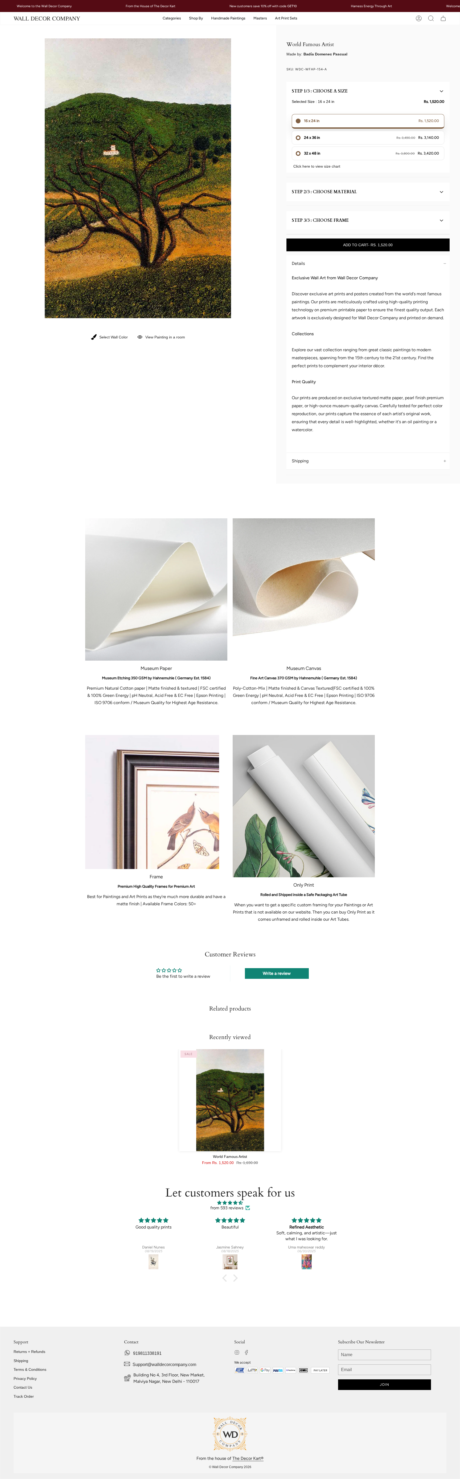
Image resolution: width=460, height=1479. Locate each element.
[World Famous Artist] (230, 1100)
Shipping (300, 460)
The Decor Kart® (248, 1458)
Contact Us (23, 1387)
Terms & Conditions (30, 1369)
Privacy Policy (25, 1378)
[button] (172, 18)
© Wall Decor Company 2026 (230, 1467)
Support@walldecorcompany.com (164, 1364)
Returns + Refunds (29, 1351)
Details (298, 263)
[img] (230, 1202)
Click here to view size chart (316, 166)
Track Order (24, 1396)
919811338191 (147, 1353)
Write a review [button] (277, 973)
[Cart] (443, 18)
